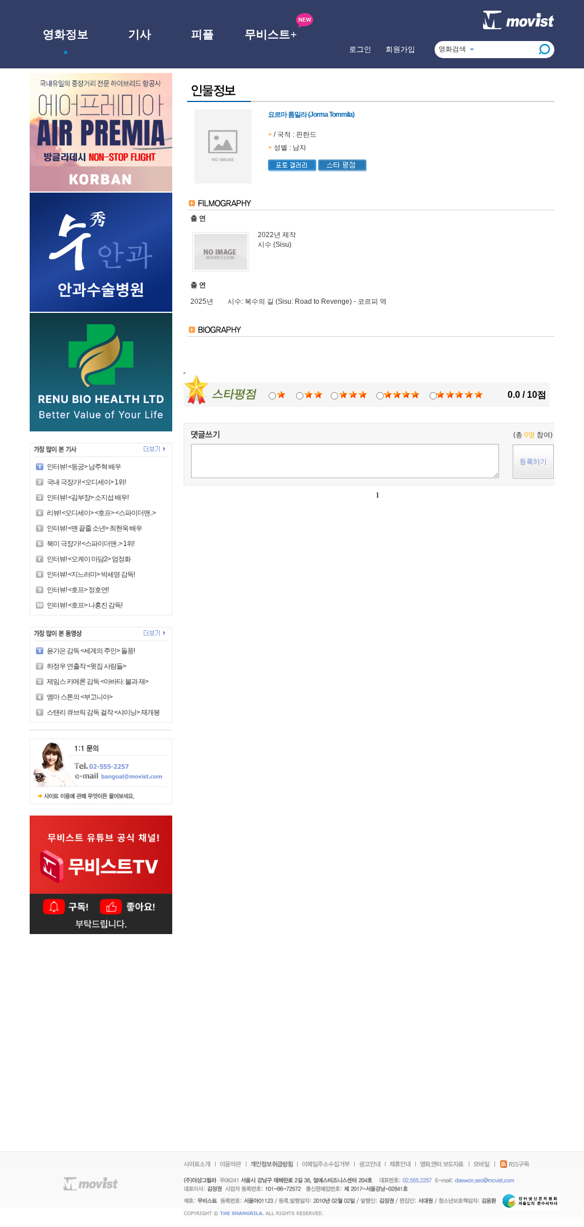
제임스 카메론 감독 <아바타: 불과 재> (97, 682)
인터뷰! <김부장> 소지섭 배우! (87, 498)
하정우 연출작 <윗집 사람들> (86, 666)
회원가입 (400, 49)
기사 (139, 34)
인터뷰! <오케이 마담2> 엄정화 (89, 559)
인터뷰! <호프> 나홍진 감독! (84, 605)
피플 (202, 34)
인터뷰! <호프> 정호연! (77, 590)
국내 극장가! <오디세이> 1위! (86, 482)
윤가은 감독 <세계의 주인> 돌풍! (91, 651)
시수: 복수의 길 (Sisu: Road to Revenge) (290, 301)
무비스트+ (271, 34)
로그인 (360, 49)
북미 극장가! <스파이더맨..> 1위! (90, 544)
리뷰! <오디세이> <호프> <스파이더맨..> (101, 513)
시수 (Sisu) (274, 244)
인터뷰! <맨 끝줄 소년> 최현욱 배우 (94, 528)
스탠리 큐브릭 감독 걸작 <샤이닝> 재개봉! (104, 712)
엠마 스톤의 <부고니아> (79, 697)
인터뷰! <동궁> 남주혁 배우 (84, 467)
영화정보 (65, 34)
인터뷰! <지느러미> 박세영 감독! (91, 574)
